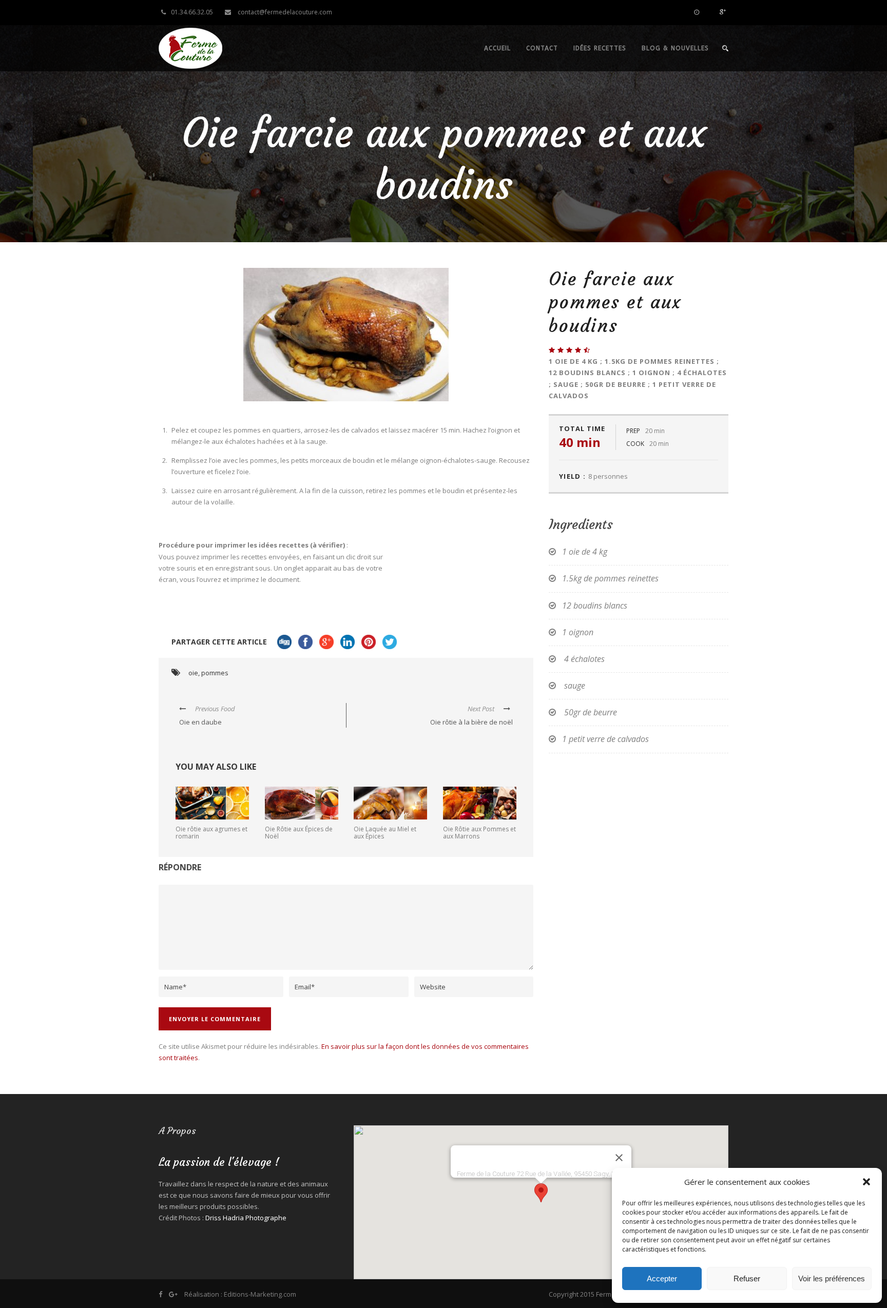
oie (193, 672)
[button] (866, 1182)
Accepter (662, 1278)
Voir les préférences (831, 1278)
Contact (542, 48)
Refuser (747, 1278)
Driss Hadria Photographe (245, 1217)
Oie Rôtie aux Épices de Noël (299, 833)
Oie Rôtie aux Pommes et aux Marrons (479, 833)
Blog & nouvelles (675, 48)
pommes (214, 672)
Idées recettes (599, 48)
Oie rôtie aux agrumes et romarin (211, 833)
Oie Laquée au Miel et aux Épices (385, 833)
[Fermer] (619, 1157)
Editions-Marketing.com (260, 1294)
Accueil (497, 48)
